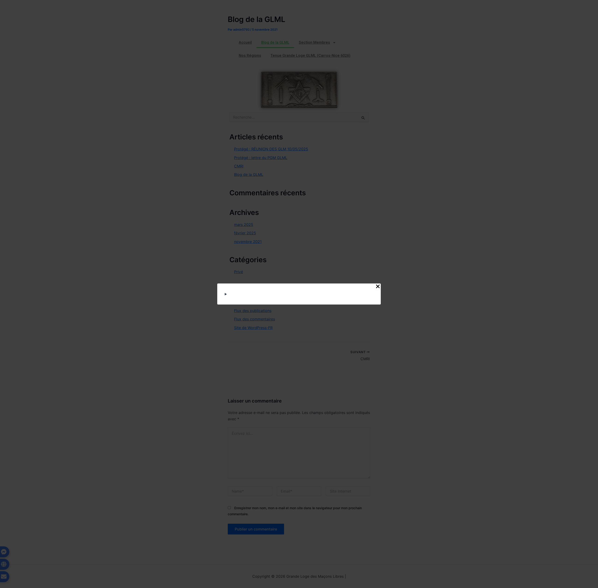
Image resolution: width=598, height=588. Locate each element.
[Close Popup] (378, 286)
